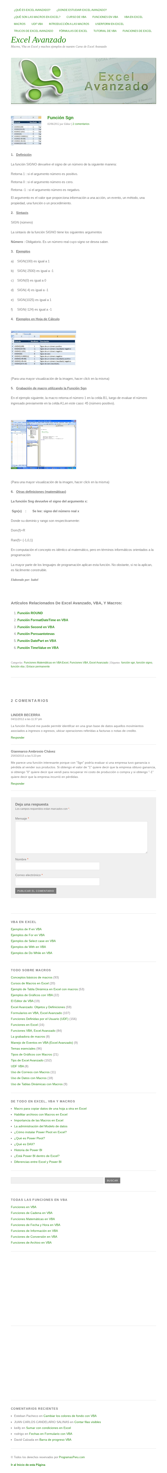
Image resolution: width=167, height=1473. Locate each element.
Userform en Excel (109, 24)
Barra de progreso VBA (55, 1439)
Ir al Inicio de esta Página (28, 1464)
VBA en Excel (133, 17)
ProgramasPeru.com (72, 1457)
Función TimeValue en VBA (38, 648)
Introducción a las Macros (69, 24)
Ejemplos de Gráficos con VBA (32, 995)
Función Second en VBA (36, 627)
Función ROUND (30, 613)
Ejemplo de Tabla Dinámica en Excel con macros (44, 989)
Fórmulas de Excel (73, 31)
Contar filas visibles (87, 1422)
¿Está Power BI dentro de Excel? (37, 1156)
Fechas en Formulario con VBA (50, 1433)
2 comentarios (81, 123)
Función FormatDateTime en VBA (42, 620)
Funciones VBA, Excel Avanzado (89, 662)
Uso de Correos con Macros (30, 1072)
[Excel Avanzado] (83, 103)
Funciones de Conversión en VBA (34, 1236)
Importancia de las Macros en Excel (38, 1120)
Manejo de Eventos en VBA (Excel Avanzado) (42, 1042)
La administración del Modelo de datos (40, 1126)
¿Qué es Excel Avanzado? (32, 10)
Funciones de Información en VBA (34, 1230)
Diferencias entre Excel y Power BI (38, 1162)
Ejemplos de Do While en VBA (31, 953)
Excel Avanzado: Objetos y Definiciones (38, 1007)
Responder (17, 737)
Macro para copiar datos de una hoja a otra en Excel (50, 1108)
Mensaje (22, 818)
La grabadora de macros (28, 1036)
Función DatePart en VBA (36, 641)
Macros (19, 24)
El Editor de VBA (22, 1001)
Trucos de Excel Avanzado (33, 31)
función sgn (128, 662)
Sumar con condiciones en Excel (48, 1428)
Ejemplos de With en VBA (28, 947)
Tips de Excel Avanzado (27, 1060)
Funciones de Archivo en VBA (31, 1242)
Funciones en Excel (24, 1024)
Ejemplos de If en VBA (26, 929)
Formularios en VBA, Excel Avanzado (36, 1013)
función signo (144, 662)
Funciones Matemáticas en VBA (33, 1219)
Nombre (21, 859)
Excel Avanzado (38, 40)
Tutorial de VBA (105, 31)
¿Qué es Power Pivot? (29, 1138)
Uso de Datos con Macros (29, 1078)
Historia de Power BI (28, 1150)
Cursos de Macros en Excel (30, 983)
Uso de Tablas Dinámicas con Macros (37, 1084)
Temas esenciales (23, 1048)
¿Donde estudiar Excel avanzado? (82, 10)
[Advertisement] (83, 1288)
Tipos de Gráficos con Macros (31, 1054)
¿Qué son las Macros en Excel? (37, 17)
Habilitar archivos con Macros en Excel (40, 1114)
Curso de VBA (76, 17)
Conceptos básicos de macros (31, 977)
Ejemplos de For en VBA (28, 935)
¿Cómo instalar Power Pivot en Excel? (40, 1132)
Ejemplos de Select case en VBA (33, 941)
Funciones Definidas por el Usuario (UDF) (39, 1019)
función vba (18, 666)
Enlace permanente (38, 666)
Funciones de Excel (137, 31)
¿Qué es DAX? (24, 1144)
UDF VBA (37, 24)
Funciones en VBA (105, 17)
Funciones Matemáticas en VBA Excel (46, 662)
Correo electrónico (29, 875)
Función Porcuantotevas (36, 634)
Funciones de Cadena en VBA (31, 1213)
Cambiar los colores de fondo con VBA (70, 1416)
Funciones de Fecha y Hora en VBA (35, 1225)
